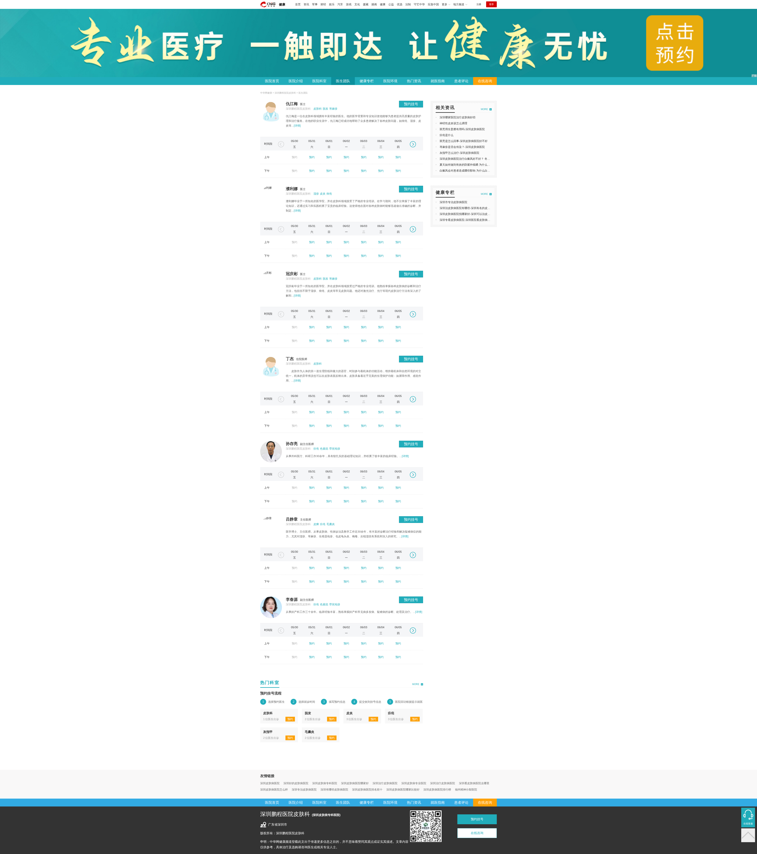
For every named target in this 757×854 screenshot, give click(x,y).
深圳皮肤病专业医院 (413, 783)
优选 (399, 4)
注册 (478, 4)
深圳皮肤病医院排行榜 (437, 789)
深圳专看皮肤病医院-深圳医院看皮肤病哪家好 (468, 219)
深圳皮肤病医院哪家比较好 (403, 789)
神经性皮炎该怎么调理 (453, 123)
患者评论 (461, 81)
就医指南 (438, 81)
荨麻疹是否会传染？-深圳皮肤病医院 (462, 146)
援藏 (365, 4)
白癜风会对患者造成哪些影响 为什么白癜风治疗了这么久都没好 (479, 170)
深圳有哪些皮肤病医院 (334, 789)
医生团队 (343, 81)
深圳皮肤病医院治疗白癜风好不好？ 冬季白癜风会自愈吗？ (476, 158)
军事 (315, 4)
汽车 (340, 4)
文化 (357, 4)
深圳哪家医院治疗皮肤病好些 (457, 117)
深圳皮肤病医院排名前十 (367, 789)
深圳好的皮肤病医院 (295, 783)
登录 (491, 4)
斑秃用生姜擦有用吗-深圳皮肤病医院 (462, 129)
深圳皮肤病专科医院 (324, 783)
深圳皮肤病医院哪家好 (355, 783)
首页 (298, 4)
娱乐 (332, 4)
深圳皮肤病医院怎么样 (274, 789)
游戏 (348, 4)
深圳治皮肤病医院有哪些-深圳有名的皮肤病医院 (469, 208)
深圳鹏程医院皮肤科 (285, 92)
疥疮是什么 (446, 135)
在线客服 (748, 823)
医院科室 (319, 81)
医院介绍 (296, 81)
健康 (282, 4)
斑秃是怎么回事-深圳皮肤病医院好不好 (464, 141)
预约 (312, 157)
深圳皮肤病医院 (270, 783)
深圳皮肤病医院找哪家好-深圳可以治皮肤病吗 (468, 214)
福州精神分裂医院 (466, 789)
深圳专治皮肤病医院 (304, 789)
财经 (323, 4)
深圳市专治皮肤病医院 (453, 202)
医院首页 (272, 81)
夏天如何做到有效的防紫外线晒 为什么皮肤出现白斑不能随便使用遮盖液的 (485, 164)
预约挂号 (411, 104)
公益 (391, 4)
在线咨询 (485, 81)
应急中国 (433, 4)
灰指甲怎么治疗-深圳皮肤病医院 (459, 152)
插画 (374, 4)
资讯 (306, 4)
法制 (408, 4)
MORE (415, 684)
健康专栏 (367, 81)
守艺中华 (419, 4)
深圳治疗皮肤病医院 (385, 783)
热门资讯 (414, 81)
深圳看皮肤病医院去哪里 (474, 783)
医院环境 (390, 81)
